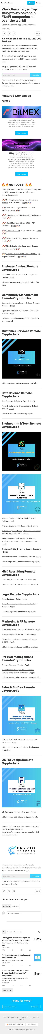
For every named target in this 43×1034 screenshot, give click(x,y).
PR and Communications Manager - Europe (19, 639)
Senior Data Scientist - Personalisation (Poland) (20, 406)
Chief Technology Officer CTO (18, 207)
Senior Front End (13, 230)
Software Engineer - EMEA (12, 518)
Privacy (23, 1017)
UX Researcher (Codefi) (11, 812)
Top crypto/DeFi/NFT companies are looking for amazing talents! (16, 939)
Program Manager (9, 665)
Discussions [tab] (18, 932)
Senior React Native (13, 238)
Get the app (32, 1024)
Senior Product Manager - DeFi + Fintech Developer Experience (18, 671)
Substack (11, 1030)
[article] (21, 943)
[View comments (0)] (9, 33)
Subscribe (31, 3)
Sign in (38, 3)
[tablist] (11, 906)
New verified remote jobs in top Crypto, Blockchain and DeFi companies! (15, 973)
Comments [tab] (6, 906)
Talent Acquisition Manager (12, 579)
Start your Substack (16, 1024)
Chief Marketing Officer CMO (18, 223)
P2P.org (11, 153)
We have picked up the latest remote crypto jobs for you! (15, 979)
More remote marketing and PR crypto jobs (20, 647)
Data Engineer (7, 401)
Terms (29, 1017)
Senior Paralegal (8, 599)
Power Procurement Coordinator (14, 556)
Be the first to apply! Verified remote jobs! (15, 944)
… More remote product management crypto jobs (21, 677)
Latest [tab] (9, 932)
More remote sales (10, 747)
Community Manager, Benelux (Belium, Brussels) (21, 303)
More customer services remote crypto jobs (20, 383)
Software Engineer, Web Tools (13, 526)
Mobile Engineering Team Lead (18, 246)
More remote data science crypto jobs (18, 413)
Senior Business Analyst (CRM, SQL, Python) (19, 274)
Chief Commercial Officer (16, 215)
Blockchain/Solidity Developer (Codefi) (17, 549)
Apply (24, 202)
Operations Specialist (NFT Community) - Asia (20, 310)
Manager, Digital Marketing (12, 634)
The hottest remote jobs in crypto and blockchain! (16, 956)
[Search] (39, 932)
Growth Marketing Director (12, 629)
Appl (4, 241)
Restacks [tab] (15, 906)
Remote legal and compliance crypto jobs (19, 611)
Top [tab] (4, 932)
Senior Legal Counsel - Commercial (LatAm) (19, 604)
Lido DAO (20, 165)
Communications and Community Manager (23, 253)
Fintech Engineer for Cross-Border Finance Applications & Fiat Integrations (18, 540)
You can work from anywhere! (12, 960)
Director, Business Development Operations (19, 739)
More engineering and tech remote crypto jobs (21, 561)
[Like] (4, 33)
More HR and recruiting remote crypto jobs (20, 584)
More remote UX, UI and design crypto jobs (20, 817)
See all (5, 990)
